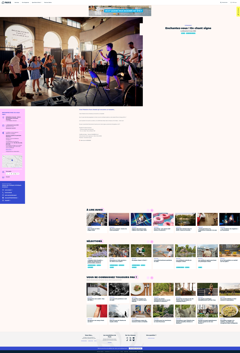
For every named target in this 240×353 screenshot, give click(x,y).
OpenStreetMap (17, 167)
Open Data (126, 351)
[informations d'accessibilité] (12, 174)
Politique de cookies (133, 351)
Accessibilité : (112, 351)
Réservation (8, 149)
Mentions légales (100, 351)
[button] (12, 160)
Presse (121, 351)
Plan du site (140, 351)
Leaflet (12, 167)
